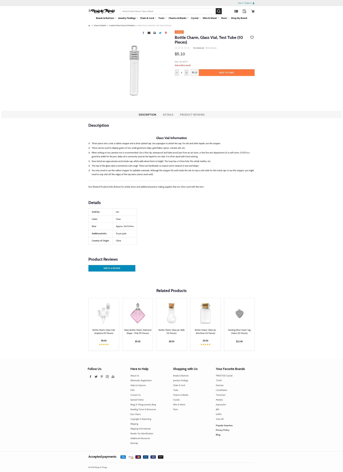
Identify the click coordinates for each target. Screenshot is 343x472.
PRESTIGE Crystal (224, 375)
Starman (220, 385)
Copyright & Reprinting (140, 419)
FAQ (132, 390)
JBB (217, 409)
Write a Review (211, 48)
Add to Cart (226, 72)
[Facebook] (143, 32)
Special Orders (137, 399)
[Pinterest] (165, 32)
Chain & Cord (147, 18)
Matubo (219, 399)
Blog (218, 434)
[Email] (149, 32)
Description (147, 114)
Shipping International (140, 428)
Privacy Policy (222, 430)
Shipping (134, 424)
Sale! (225, 11)
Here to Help (139, 369)
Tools (161, 18)
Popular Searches (224, 425)
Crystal (194, 18)
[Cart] (253, 11)
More (224, 18)
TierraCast (220, 395)
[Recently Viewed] (244, 11)
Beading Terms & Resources (143, 409)
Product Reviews (192, 114)
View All (220, 419)
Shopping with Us (185, 369)
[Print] (154, 32)
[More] (115, 18)
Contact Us (135, 395)
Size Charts (135, 414)
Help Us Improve (138, 385)
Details (168, 114)
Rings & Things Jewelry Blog (143, 404)
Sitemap (134, 443)
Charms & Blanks (178, 18)
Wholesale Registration (141, 380)
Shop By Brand (239, 18)
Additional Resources (140, 438)
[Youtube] (113, 376)
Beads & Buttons (105, 18)
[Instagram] (107, 376)
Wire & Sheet (210, 18)
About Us (134, 375)
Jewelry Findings (127, 18)
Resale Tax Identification (141, 433)
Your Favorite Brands (230, 369)
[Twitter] (160, 32)
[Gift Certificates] (236, 11)
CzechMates (221, 390)
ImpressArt (221, 404)
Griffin (219, 414)
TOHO (219, 380)
